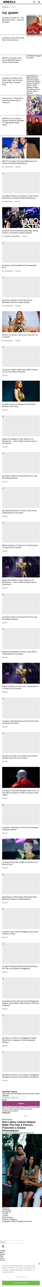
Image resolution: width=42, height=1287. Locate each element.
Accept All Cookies (21, 1283)
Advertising (6, 1210)
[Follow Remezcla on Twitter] (10, 1115)
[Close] (39, 1264)
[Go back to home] (21, 1230)
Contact (5, 1214)
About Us (5, 1208)
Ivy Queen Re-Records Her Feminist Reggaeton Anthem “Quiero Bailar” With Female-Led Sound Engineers (20, 1003)
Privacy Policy (7, 1109)
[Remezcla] (9, 2)
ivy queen (13, 7)
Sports (2, 1254)
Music (2, 1252)
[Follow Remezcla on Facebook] (4, 1115)
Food (2, 1258)
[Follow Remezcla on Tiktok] (25, 1115)
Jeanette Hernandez (12, 236)
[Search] (3, 1246)
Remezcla (5, 7)
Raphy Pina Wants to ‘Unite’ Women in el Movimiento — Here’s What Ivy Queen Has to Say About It (19, 441)
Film (1, 1256)
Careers (5, 1216)
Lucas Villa (9, 167)
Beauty (2, 1260)
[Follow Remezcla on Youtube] (20, 1115)
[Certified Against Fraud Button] (10, 1223)
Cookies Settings (21, 1277)
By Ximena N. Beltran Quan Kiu (14, 1133)
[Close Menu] (2, 1238)
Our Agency (6, 1212)
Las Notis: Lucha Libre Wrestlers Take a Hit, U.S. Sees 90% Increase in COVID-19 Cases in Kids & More (20, 793)
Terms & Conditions (9, 1219)
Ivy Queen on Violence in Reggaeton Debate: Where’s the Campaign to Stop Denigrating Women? (19, 1040)
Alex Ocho (8, 201)
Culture (3, 1250)
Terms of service (26, 1109)
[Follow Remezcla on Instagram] (15, 1115)
